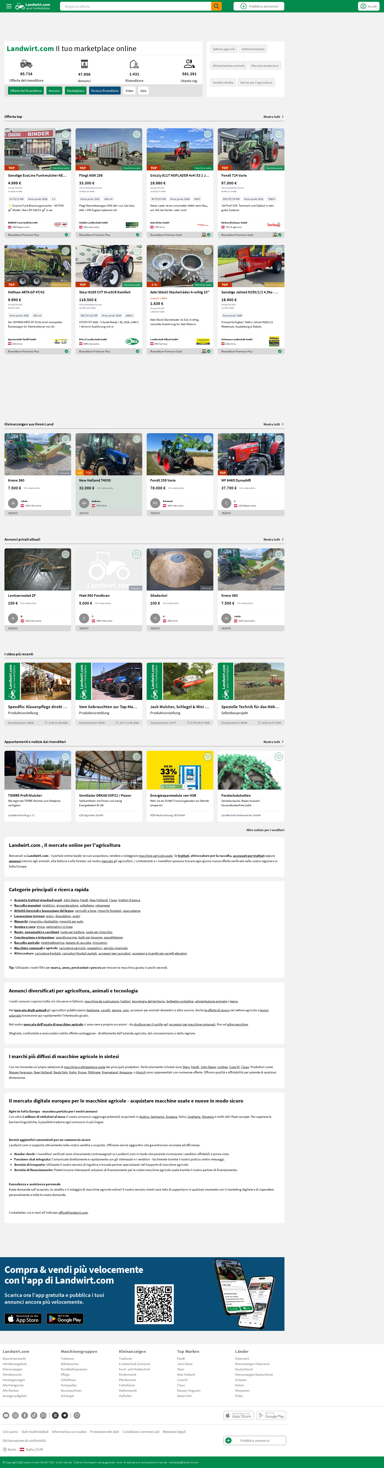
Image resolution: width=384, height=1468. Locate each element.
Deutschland (243, 1369)
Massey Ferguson (20, 1072)
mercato (107, 861)
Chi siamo (10, 1431)
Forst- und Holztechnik (134, 1369)
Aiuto (12, 1449)
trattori (125, 1001)
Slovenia (208, 1116)
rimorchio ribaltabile (43, 921)
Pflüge (65, 1374)
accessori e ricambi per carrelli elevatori (159, 953)
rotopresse (102, 905)
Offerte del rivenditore (26, 90)
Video (129, 90)
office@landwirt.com (73, 1212)
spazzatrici (94, 948)
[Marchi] (64, 1415)
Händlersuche (12, 1374)
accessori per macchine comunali (192, 1024)
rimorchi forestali (109, 910)
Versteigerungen (14, 1379)
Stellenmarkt (128, 1390)
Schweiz (240, 1379)
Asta (143, 90)
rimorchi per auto (71, 921)
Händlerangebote (15, 1363)
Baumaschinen (71, 1390)
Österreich (242, 1358)
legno (234, 1001)
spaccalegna (131, 910)
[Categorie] (55, 1415)
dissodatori (63, 916)
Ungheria (194, 1116)
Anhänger (67, 1395)
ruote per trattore (72, 932)
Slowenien (242, 1390)
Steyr (186, 1067)
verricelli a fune (85, 910)
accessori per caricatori (114, 953)
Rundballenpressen (74, 1369)
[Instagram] (15, 1415)
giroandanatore (67, 905)
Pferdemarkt (127, 1379)
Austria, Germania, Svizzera (158, 1116)
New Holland (99, 900)
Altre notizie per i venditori (265, 830)
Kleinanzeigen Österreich (252, 1363)
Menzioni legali (174, 1431)
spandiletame (113, 937)
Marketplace (75, 90)
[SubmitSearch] (216, 6)
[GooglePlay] (65, 1318)
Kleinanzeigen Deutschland (254, 1374)
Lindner (222, 1067)
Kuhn (72, 1072)
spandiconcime (66, 937)
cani (126, 1010)
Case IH (234, 1067)
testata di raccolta (78, 942)
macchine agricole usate (155, 855)
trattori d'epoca (129, 900)
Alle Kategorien (13, 1385)
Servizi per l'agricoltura (256, 82)
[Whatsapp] (43, 1415)
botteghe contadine (180, 1001)
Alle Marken (11, 1390)
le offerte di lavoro (217, 1010)
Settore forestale (253, 49)
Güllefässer (68, 1379)
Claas (113, 900)
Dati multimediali (35, 1431)
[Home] (32, 6)
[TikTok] (34, 1415)
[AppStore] (23, 1318)
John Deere (71, 900)
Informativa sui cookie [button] (69, 1431)
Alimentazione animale (229, 65)
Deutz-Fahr (184, 1395)
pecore (116, 1010)
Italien (239, 1385)
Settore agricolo (224, 49)
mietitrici (48, 905)
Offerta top (13, 116)
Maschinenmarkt (14, 1358)
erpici (50, 916)
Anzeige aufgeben (15, 1395)
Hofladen (125, 1395)
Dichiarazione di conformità (24, 1440)
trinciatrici (100, 942)
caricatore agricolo (72, 948)
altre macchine (237, 1024)
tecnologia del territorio (148, 1001)
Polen (239, 1395)
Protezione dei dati (104, 1431)
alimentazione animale (211, 1001)
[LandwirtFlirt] (77, 1415)
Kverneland (110, 1072)
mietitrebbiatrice (52, 942)
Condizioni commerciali (141, 1431)
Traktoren (67, 1358)
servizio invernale (116, 948)
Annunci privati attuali (22, 539)
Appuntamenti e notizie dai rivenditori (35, 741)
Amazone (125, 1072)
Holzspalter (69, 1385)
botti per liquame (90, 937)
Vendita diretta (223, 82)
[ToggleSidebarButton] (8, 6)
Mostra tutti (272, 116)
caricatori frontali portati (79, 953)
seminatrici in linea (59, 926)
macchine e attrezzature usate (84, 1067)
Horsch (141, 1072)
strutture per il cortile (148, 1024)
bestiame (93, 1010)
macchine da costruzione (101, 1001)
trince (41, 926)
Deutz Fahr (60, 1072)
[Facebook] (24, 1415)
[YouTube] (6, 1415)
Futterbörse (127, 1385)
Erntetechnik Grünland (134, 1363)
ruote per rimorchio (99, 932)
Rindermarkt (127, 1374)
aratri (76, 916)
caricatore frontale (48, 953)
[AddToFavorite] (65, 134)
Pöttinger (94, 1072)
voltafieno (87, 905)
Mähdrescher (70, 1363)
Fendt (84, 900)
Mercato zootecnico (264, 65)
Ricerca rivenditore (104, 90)
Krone (82, 1072)
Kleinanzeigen (12, 1369)
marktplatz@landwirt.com (183, 1462)
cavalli (105, 1010)
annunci (54, 90)
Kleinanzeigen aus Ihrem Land (29, 424)
